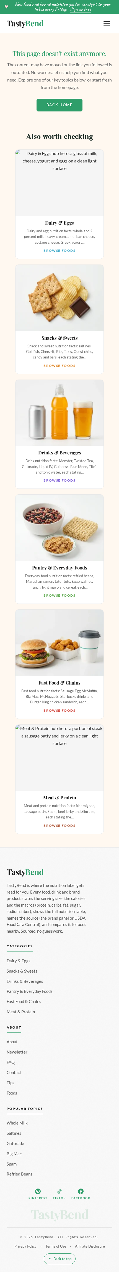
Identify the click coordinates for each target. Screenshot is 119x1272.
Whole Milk (17, 1122)
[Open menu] (106, 23)
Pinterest (38, 1198)
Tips (10, 1082)
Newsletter (17, 1051)
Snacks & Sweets (22, 970)
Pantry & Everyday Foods (30, 991)
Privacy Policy (25, 1246)
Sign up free (80, 9)
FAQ (11, 1062)
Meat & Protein (21, 1011)
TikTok (59, 1198)
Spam (12, 1163)
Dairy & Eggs (18, 960)
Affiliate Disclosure (90, 1246)
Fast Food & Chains (24, 1001)
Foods (12, 1092)
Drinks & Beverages (25, 981)
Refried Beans (19, 1173)
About (12, 1041)
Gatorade (15, 1143)
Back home (59, 105)
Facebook (80, 1198)
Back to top (62, 1258)
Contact (14, 1072)
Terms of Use (55, 1246)
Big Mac (14, 1153)
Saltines (14, 1133)
